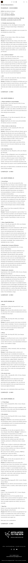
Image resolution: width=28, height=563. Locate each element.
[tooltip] (12, 2)
